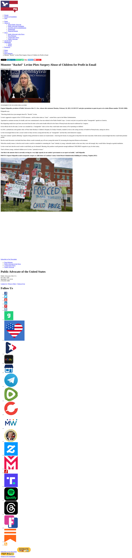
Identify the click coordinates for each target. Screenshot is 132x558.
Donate (6, 15)
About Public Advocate (14, 24)
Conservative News (13, 37)
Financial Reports (13, 31)
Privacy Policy (12, 284)
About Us (7, 23)
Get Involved (8, 40)
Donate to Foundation (10, 16)
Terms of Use (21, 284)
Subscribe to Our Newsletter (9, 259)
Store (5, 18)
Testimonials (11, 29)
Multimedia (7, 42)
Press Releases (12, 36)
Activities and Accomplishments (17, 28)
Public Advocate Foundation (16, 26)
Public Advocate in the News (16, 34)
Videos (10, 44)
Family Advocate (13, 39)
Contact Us (4, 284)
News (6, 32)
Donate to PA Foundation (8, 556)
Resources (7, 47)
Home (6, 21)
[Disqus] (66, 235)
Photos (10, 45)
